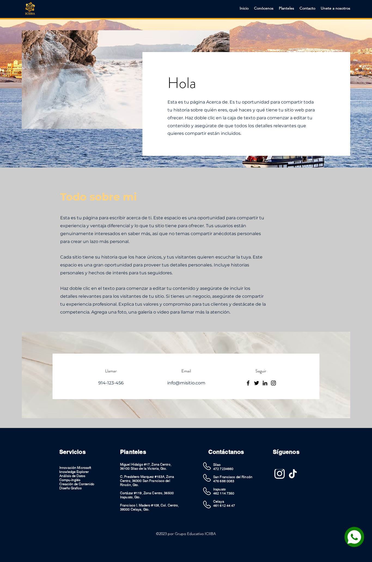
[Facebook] (248, 383)
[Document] (354, 537)
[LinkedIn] (265, 383)
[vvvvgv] (293, 474)
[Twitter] (256, 383)
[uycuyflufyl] (279, 474)
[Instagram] (273, 383)
